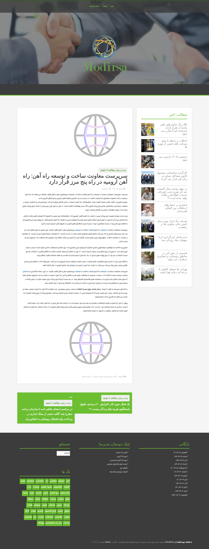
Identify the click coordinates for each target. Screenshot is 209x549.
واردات (66, 523)
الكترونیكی (58, 487)
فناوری (40, 511)
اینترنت (36, 487)
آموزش (61, 481)
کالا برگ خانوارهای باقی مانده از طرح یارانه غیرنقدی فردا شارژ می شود (173, 129)
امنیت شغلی (46, 487)
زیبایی (59, 505)
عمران (60, 511)
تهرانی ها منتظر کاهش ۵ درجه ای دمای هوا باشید (173, 270)
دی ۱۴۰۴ (183, 480)
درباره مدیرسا (94, 6)
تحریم (45, 493)
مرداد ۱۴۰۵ (182, 457)
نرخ (35, 517)
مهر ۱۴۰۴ (183, 491)
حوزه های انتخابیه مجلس (117, 464)
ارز (113, 377)
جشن (67, 499)
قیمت (33, 511)
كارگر (27, 511)
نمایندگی (28, 517)
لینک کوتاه (86, 377)
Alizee (108, 542)
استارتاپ (39, 481)
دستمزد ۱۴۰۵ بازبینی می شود (173, 158)
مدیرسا (104, 189)
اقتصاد (66, 487)
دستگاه (30, 499)
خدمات (53, 499)
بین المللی (107, 377)
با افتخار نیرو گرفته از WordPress (178, 542)
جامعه (25, 493)
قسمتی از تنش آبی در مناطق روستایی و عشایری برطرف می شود (172, 256)
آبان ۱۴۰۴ (183, 487)
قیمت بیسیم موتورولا (118, 472)
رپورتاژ (66, 505)
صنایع (67, 511)
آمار (67, 481)
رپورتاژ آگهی (122, 457)
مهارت (40, 517)
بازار (29, 487)
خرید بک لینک (121, 453)
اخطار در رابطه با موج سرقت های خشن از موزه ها (172, 143)
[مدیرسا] (104, 54)
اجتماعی (53, 481)
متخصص (58, 517)
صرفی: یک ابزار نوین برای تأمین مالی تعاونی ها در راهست (172, 224)
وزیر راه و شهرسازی (54, 523)
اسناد (23, 481)
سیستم (37, 505)
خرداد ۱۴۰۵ (182, 464)
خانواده (60, 499)
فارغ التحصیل (50, 511)
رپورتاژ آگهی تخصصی (118, 460)
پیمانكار (41, 523)
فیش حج (123, 468)
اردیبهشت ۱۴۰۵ (180, 468)
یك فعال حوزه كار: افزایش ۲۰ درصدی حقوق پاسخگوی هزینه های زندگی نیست (105, 406)
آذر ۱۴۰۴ (183, 484)
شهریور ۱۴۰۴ (181, 495)
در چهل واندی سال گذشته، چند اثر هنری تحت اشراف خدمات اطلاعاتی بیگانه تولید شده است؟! (172, 193)
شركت (90, 230)
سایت (44, 505)
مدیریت (121, 377)
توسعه (103, 230)
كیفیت (66, 517)
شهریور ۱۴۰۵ (181, 453)
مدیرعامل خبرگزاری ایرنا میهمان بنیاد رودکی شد (173, 238)
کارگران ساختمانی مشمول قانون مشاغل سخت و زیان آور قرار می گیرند (172, 176)
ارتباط (105, 6)
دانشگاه (45, 499)
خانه (112, 6)
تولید (95, 377)
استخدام (30, 481)
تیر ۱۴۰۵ (183, 460)
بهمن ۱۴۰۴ (182, 476)
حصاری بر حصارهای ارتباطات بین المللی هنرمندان (175, 208)
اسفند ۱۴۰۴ (182, 472)
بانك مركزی (64, 493)
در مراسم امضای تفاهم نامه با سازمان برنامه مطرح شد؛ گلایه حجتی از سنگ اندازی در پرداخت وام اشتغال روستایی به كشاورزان (47, 414)
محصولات (49, 517)
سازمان (25, 272)
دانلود (37, 499)
